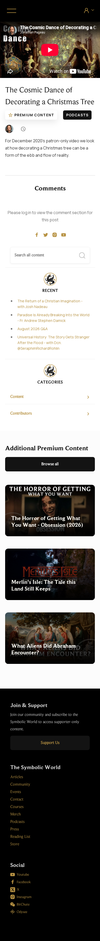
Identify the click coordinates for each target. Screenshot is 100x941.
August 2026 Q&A (32, 328)
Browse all (50, 464)
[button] (10, 11)
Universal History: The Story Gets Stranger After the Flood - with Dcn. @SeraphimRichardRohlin (53, 343)
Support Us (50, 743)
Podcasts (77, 114)
